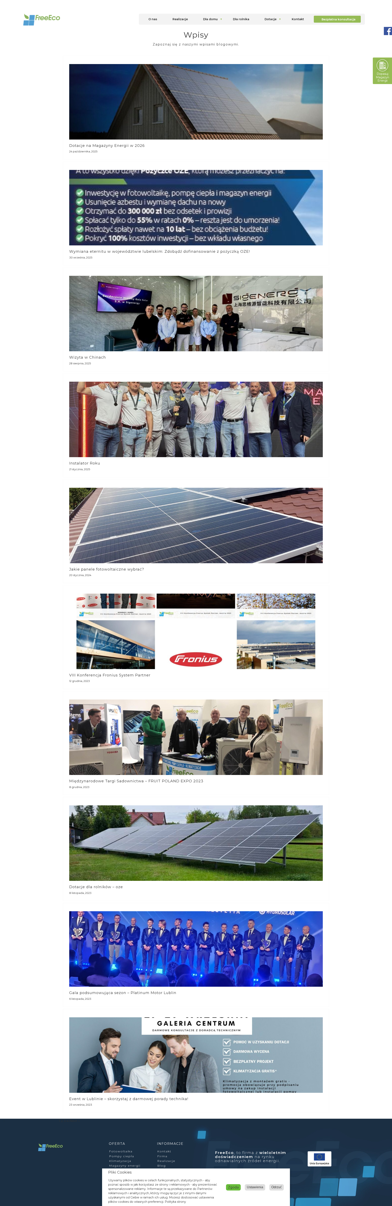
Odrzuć (276, 1187)
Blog (161, 1165)
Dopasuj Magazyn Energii (382, 77)
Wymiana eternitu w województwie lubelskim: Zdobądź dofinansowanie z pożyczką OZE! (159, 251)
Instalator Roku (84, 463)
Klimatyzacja (120, 1161)
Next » (74, 1121)
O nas (152, 19)
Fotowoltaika (121, 1151)
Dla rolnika (241, 19)
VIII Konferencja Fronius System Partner (109, 675)
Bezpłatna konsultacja (338, 19)
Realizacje (180, 19)
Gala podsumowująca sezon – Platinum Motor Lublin (122, 993)
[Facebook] (388, 31)
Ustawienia (255, 1187)
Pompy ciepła (121, 1156)
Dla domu (210, 19)
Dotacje (270, 19)
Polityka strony (175, 1202)
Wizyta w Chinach (87, 357)
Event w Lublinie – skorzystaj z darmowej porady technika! (128, 1099)
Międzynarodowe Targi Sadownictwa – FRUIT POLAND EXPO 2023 (136, 781)
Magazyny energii (124, 1165)
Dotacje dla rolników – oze (96, 887)
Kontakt (298, 19)
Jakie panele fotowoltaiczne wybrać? (106, 569)
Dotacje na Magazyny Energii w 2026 (107, 145)
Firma (162, 1156)
